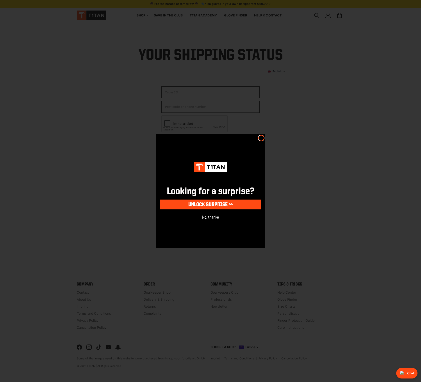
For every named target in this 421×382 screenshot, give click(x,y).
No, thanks (210, 217)
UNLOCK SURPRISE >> (210, 204)
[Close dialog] (261, 138)
